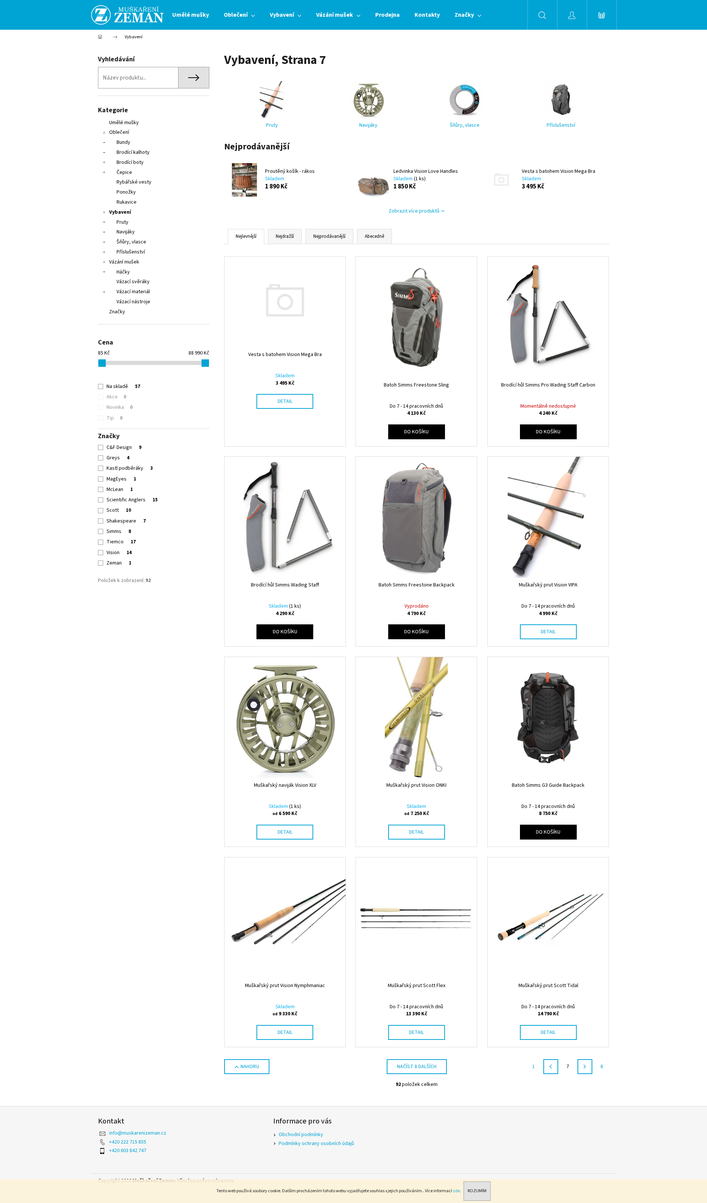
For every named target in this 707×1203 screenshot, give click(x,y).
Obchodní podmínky (301, 1134)
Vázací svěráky (133, 281)
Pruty (122, 222)
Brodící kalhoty (133, 152)
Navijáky (126, 232)
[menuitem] (190, 15)
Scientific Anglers (132, 500)
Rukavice (127, 202)
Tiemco (121, 542)
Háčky (123, 272)
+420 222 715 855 (127, 1142)
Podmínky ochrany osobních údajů (316, 1143)
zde (456, 1191)
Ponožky (126, 192)
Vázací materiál (133, 291)
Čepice (124, 172)
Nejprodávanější (329, 236)
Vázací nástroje (133, 301)
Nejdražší (285, 236)
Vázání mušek (124, 262)
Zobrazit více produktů (414, 211)
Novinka (119, 407)
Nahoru (249, 1066)
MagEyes (121, 479)
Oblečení (119, 132)
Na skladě (123, 386)
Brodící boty (130, 162)
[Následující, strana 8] (584, 1066)
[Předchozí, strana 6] (550, 1066)
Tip (114, 418)
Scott (119, 510)
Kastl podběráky (130, 468)
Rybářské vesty (134, 182)
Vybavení (120, 212)
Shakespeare (126, 521)
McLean (120, 489)
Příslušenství (131, 252)
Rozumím (477, 1191)
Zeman (119, 563)
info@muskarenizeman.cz (137, 1133)
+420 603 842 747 (127, 1150)
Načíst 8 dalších (416, 1066)
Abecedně (374, 236)
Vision (119, 552)
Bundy (123, 142)
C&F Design (124, 447)
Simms (119, 531)
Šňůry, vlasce (131, 242)
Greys (118, 458)
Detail (285, 401)
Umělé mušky (124, 122)
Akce (116, 397)
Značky (117, 312)
